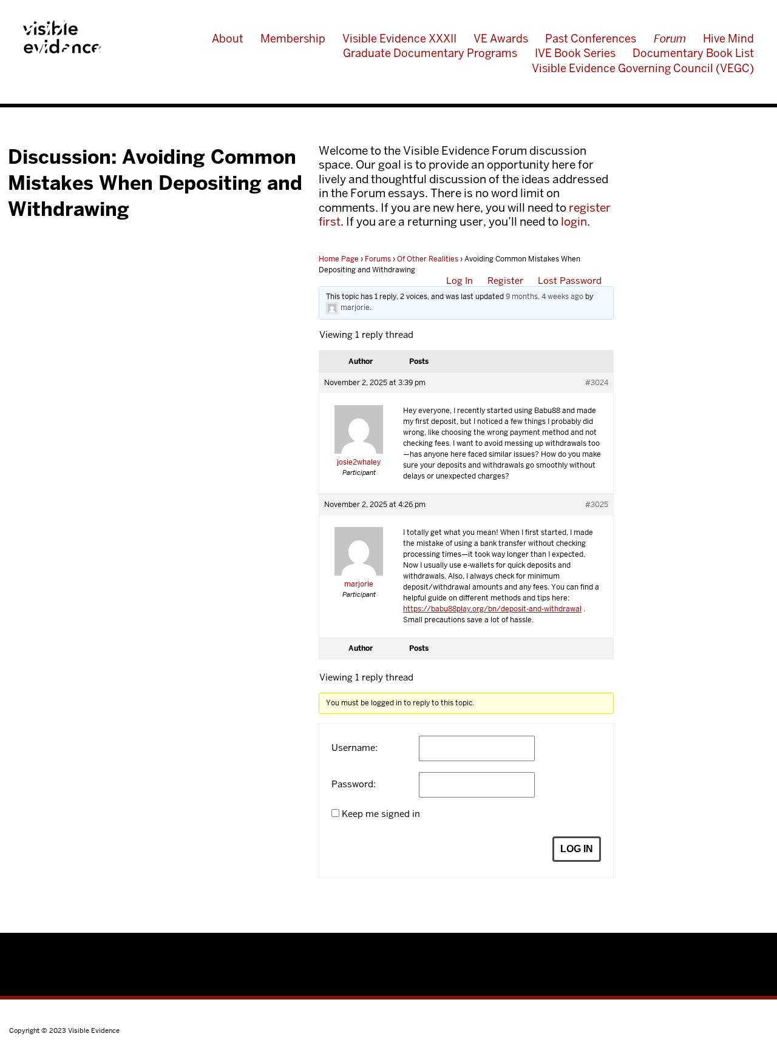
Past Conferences (590, 38)
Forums (378, 259)
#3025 (596, 504)
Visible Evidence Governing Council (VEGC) (643, 68)
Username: (354, 747)
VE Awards (500, 38)
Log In (459, 280)
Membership (292, 38)
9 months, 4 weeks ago (544, 296)
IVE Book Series (575, 53)
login (574, 221)
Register (505, 280)
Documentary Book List (693, 53)
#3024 (596, 383)
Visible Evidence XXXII (399, 38)
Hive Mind (728, 38)
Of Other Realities (427, 259)
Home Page (339, 259)
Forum (670, 38)
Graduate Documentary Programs (430, 53)
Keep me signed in (381, 813)
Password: (353, 784)
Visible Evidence (62, 37)
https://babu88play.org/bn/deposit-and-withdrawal (492, 609)
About (227, 38)
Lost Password (570, 280)
